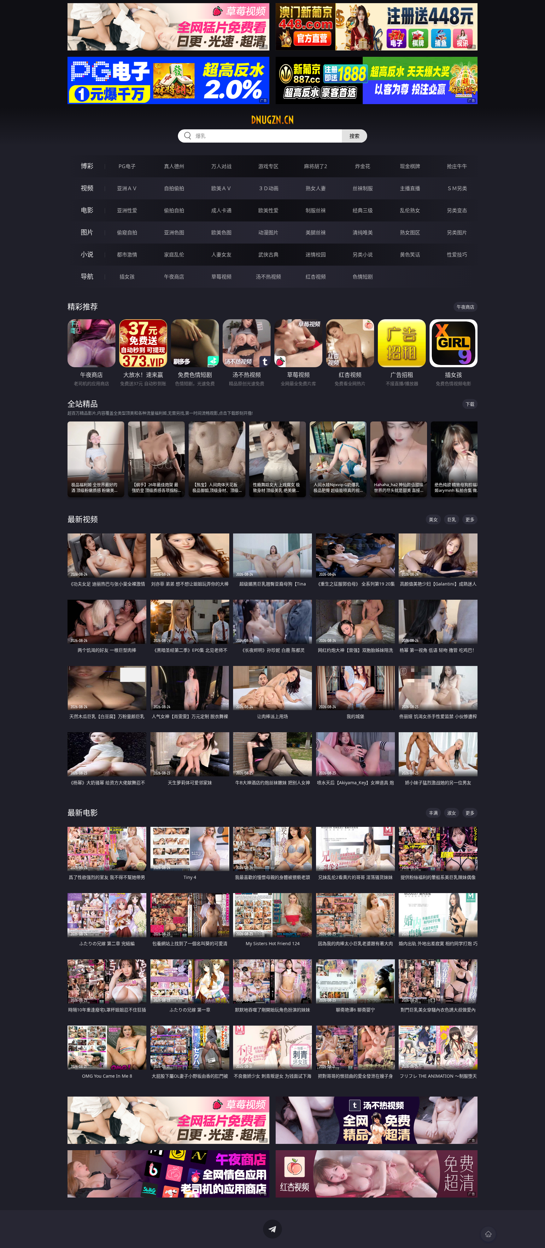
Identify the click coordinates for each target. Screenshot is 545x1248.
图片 (87, 232)
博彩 (87, 166)
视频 (87, 188)
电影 (87, 210)
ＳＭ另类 (457, 188)
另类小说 (363, 254)
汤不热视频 (268, 276)
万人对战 (221, 166)
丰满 (433, 813)
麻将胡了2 (315, 166)
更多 (470, 519)
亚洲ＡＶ (127, 188)
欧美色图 (221, 232)
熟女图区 (410, 232)
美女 (433, 519)
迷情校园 (316, 254)
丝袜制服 (363, 188)
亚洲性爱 (127, 210)
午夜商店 (174, 276)
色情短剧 (363, 276)
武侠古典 (268, 254)
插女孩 (127, 276)
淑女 (451, 813)
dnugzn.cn (272, 120)
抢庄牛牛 (457, 166)
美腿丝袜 (316, 232)
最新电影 (82, 812)
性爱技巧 (457, 254)
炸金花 (362, 166)
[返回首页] (488, 1234)
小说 (87, 254)
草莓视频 (221, 276)
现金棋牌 (410, 166)
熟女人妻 (316, 188)
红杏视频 (316, 276)
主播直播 (410, 188)
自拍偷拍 (174, 188)
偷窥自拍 (127, 232)
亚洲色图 (174, 232)
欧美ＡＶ (221, 188)
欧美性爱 (268, 210)
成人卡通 (221, 210)
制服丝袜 (316, 210)
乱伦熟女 (410, 210)
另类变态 (457, 210)
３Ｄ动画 (268, 188)
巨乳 (451, 519)
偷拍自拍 (174, 210)
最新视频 (82, 519)
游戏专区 (268, 166)
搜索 (354, 135)
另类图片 (457, 232)
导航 (87, 276)
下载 (470, 404)
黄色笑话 (410, 254)
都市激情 (127, 254)
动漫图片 (268, 232)
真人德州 (174, 166)
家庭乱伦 (174, 254)
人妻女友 (221, 254)
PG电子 (127, 166)
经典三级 (363, 210)
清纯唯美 (363, 232)
